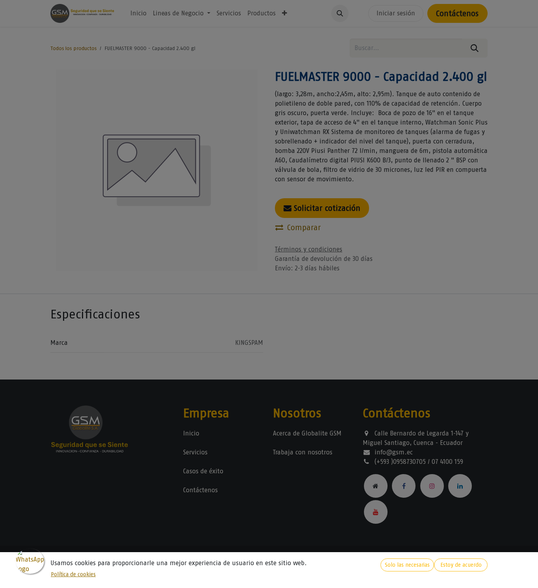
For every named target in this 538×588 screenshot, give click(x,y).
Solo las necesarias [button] (407, 565)
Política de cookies (73, 574)
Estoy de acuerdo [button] (461, 565)
